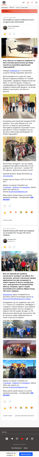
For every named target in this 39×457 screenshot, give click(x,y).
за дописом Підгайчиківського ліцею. (18, 298)
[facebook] (7, 439)
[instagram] (32, 439)
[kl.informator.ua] (4, 2)
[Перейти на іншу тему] (28, 2)
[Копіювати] (14, 34)
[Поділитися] (10, 34)
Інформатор (15, 71)
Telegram (15, 187)
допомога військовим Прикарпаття (24, 415)
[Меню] (36, 2)
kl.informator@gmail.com (18, 192)
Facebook (7, 187)
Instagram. (26, 187)
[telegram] (12, 439)
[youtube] (22, 439)
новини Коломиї (7, 220)
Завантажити (26, 454)
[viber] (17, 439)
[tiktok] (27, 439)
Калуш (26, 448)
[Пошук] (32, 2)
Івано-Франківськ (17, 448)
